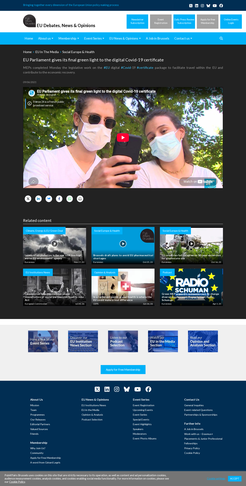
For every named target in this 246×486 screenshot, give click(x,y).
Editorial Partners (40, 424)
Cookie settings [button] (216, 478)
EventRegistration (160, 21)
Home (27, 52)
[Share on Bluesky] (48, 198)
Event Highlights (142, 424)
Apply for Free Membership (123, 369)
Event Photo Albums (144, 438)
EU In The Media (47, 52)
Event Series (140, 414)
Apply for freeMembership (207, 21)
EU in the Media (90, 409)
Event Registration (143, 405)
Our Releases (38, 419)
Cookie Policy (192, 452)
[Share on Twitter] (28, 198)
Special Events (141, 419)
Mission (34, 405)
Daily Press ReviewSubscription (184, 21)
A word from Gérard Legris (45, 462)
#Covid (126, 68)
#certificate (145, 68)
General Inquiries (194, 405)
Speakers (138, 429)
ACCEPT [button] (234, 478)
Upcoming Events (143, 409)
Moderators (140, 433)
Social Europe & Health (78, 52)
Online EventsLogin (231, 21)
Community (36, 452)
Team (33, 409)
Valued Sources (39, 429)
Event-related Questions (198, 409)
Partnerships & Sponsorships (200, 414)
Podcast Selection (92, 419)
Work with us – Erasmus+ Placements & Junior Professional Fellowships (203, 438)
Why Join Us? (37, 448)
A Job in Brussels (193, 429)
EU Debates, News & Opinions (66, 25)
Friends (34, 433)
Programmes (37, 414)
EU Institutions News (94, 405)
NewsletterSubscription (137, 21)
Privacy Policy (192, 448)
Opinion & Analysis (92, 414)
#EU (107, 68)
